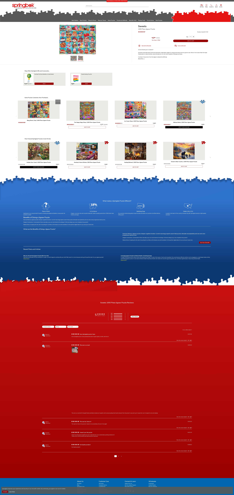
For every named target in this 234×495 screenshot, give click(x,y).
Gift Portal (101, 483)
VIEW (44, 83)
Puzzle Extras (150, 20)
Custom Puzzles (152, 485)
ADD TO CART (190, 41)
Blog (78, 485)
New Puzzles (83, 20)
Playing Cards (141, 20)
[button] (75, 350)
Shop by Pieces (92, 20)
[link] (117, 320)
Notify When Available (184, 127)
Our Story (79, 483)
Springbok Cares (80, 486)
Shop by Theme (102, 20)
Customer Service (103, 485)
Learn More (12, 491)
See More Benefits (205, 242)
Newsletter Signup (129, 486)
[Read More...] (141, 58)
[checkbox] (72, 327)
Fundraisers (151, 483)
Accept (5, 491)
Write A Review (135, 316)
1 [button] (115, 456)
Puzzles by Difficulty (122, 20)
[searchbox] (48, 327)
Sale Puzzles (159, 20)
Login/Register (102, 486)
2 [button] (118, 456)
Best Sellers (75, 20)
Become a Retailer (153, 486)
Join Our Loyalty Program (130, 485)
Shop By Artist (132, 20)
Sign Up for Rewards (146, 45)
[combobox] (117, 6)
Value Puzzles (111, 20)
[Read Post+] (26, 258)
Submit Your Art (128, 483)
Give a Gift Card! (182, 45)
